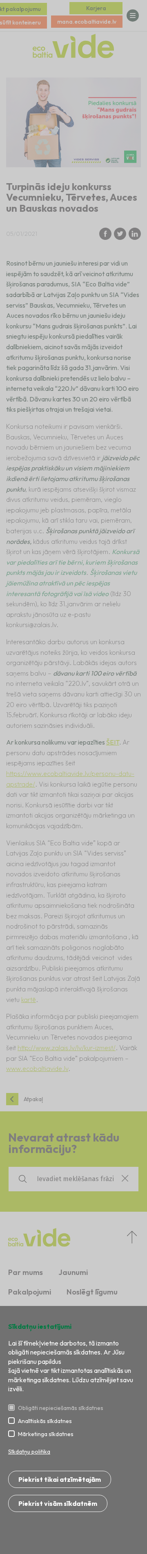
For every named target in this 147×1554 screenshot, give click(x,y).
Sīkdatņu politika (29, 1451)
